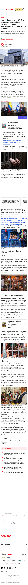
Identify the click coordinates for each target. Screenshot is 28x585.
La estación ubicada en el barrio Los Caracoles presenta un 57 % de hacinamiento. (12, 142)
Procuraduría (22, 440)
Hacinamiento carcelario (7, 440)
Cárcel (15, 440)
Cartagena (12, 14)
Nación (7, 14)
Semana (3, 14)
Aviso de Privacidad (6, 571)
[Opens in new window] (4, 568)
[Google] (2, 568)
